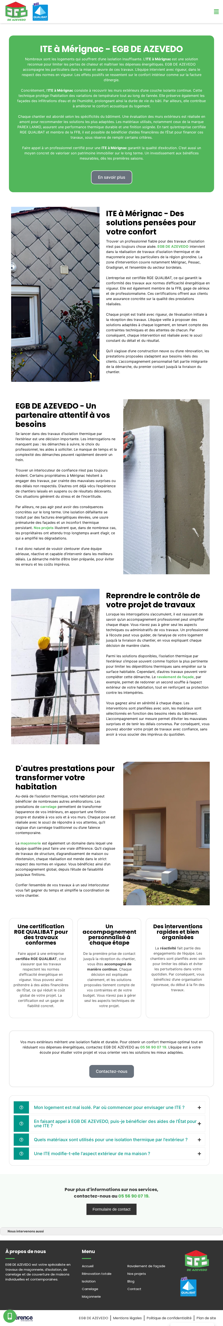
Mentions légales (127, 1318)
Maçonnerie (91, 1296)
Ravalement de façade (146, 1266)
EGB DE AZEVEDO (93, 1318)
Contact (134, 1289)
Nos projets (136, 1273)
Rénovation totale (97, 1273)
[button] (111, 177)
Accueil (87, 1266)
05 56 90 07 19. (133, 1196)
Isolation (89, 1281)
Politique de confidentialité (169, 1318)
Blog (130, 1281)
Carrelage (90, 1289)
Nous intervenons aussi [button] (26, 1231)
